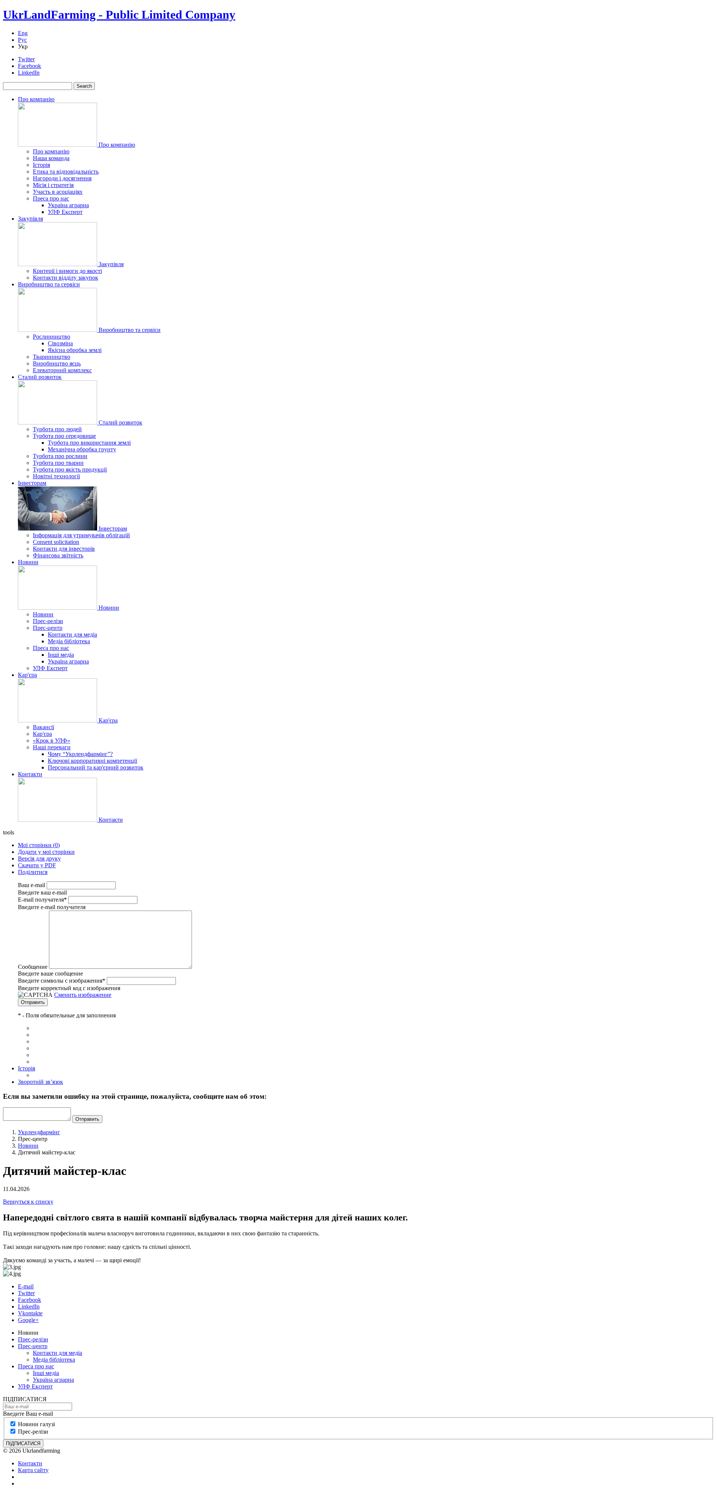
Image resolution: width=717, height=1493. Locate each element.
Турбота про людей (57, 429)
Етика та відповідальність (66, 171)
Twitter (26, 59)
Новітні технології (56, 476)
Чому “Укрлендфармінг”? (80, 754)
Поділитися (32, 872)
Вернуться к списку (28, 1201)
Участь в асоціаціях (58, 192)
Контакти (30, 774)
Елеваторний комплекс (62, 370)
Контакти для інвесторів (64, 548)
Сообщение (32, 967)
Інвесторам (32, 483)
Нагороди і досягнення (62, 178)
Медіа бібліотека (69, 641)
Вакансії (43, 727)
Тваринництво (51, 357)
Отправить (33, 1002)
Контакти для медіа (72, 634)
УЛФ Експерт (65, 212)
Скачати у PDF (37, 865)
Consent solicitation (56, 542)
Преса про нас (51, 198)
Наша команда (51, 158)
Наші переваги (52, 747)
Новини (28, 562)
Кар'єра (27, 675)
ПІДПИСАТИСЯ (23, 1443)
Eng (23, 33)
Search (84, 86)
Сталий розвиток (40, 377)
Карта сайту (33, 1470)
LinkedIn (29, 72)
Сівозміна (60, 343)
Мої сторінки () (39, 845)
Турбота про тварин (58, 463)
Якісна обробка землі (75, 350)
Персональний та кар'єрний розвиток (95, 767)
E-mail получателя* (42, 899)
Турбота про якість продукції (70, 469)
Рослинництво (51, 336)
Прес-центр (47, 628)
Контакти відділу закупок (65, 277)
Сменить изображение (82, 995)
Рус (22, 40)
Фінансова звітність (58, 555)
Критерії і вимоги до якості (67, 271)
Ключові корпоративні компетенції (92, 761)
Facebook (29, 66)
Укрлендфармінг (39, 1132)
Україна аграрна (68, 205)
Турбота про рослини (60, 456)
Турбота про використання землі (89, 442)
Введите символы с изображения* (61, 980)
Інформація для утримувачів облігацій (81, 535)
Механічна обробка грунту (82, 449)
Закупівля (30, 218)
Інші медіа (61, 654)
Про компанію (36, 99)
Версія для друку (39, 858)
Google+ (28, 1320)
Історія (41, 165)
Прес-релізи (48, 621)
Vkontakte (30, 1313)
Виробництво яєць (57, 363)
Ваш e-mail (31, 885)
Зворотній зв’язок (40, 1082)
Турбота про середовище (64, 436)
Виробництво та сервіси (49, 284)
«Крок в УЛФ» (51, 740)
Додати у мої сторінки (46, 852)
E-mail (26, 1286)
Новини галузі (36, 1424)
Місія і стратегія (53, 185)
